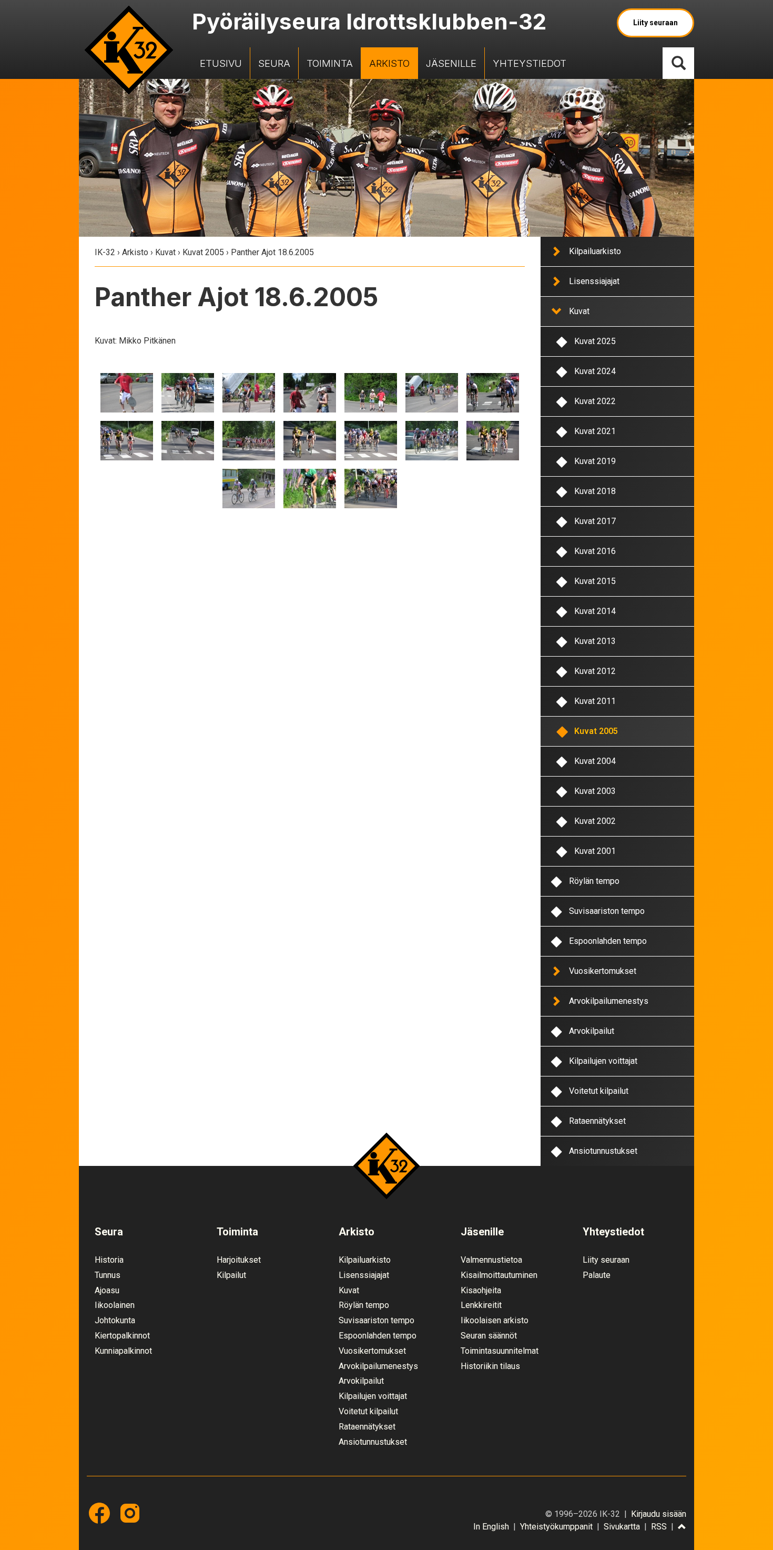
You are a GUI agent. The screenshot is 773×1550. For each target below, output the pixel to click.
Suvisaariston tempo (607, 911)
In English (491, 1527)
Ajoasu (107, 1290)
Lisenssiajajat (594, 281)
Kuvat (165, 252)
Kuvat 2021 (595, 431)
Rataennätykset (597, 1121)
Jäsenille (451, 63)
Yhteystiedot (529, 63)
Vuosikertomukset (602, 971)
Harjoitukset (239, 1260)
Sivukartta (622, 1527)
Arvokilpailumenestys (608, 1001)
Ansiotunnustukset (603, 1151)
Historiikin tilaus (490, 1366)
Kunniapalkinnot (123, 1351)
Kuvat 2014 (595, 611)
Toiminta (330, 63)
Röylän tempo (594, 881)
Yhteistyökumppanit (556, 1527)
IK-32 (128, 50)
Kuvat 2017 (595, 521)
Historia (109, 1260)
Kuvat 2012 (595, 671)
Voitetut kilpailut (598, 1091)
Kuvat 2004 (595, 761)
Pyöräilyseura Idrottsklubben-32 (369, 21)
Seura (274, 63)
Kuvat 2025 (595, 341)
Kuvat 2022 (595, 401)
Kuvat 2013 (595, 641)
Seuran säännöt (489, 1336)
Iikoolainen (115, 1305)
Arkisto (389, 63)
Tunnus (107, 1275)
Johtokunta (115, 1320)
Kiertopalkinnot (122, 1336)
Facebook (99, 1513)
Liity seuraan (655, 22)
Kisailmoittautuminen (499, 1275)
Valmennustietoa (491, 1260)
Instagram (130, 1513)
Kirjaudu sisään (658, 1514)
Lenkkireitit (481, 1305)
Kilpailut (231, 1275)
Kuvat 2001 (595, 851)
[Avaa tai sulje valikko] (556, 251)
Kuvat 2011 (595, 701)
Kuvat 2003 (595, 791)
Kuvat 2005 (203, 252)
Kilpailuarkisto (595, 251)
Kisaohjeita (481, 1290)
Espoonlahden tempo (608, 941)
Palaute (597, 1275)
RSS (659, 1527)
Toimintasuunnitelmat (499, 1351)
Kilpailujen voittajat (603, 1061)
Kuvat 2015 (595, 581)
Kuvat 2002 (595, 821)
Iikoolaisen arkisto (494, 1320)
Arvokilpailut (591, 1031)
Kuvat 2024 (595, 371)
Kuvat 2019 (595, 461)
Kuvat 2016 (595, 551)
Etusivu (221, 63)
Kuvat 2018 (595, 491)
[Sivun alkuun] (682, 1527)
